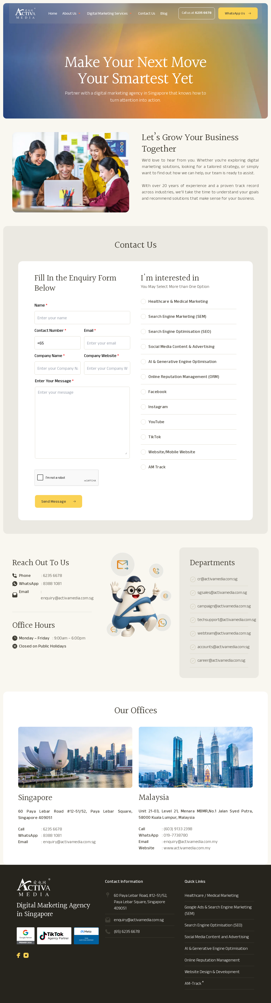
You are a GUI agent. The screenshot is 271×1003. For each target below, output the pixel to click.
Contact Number (50, 330)
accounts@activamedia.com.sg (224, 647)
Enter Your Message (54, 381)
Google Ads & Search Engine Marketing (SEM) (218, 910)
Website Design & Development (212, 972)
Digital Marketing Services (107, 13)
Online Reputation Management (212, 960)
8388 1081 (52, 583)
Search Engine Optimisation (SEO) (213, 925)
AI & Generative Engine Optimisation (216, 948)
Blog (163, 13)
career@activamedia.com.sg (221, 660)
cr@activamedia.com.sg (218, 579)
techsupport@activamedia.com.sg (227, 620)
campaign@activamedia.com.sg (224, 606)
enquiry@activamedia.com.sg (67, 598)
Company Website (101, 356)
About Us (69, 13)
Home (52, 13)
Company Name (50, 356)
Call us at (197, 13)
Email (90, 330)
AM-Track (194, 983)
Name (41, 305)
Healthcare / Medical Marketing (212, 895)
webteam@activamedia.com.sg (224, 633)
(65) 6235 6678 (127, 931)
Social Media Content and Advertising (217, 937)
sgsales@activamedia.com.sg (222, 592)
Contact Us (146, 13)
